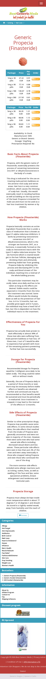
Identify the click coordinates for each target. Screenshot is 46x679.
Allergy (4, 526)
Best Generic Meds (24, 657)
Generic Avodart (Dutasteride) (15, 578)
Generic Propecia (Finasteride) (15, 576)
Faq (3, 597)
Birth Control (6, 536)
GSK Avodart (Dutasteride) (13, 580)
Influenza (5, 545)
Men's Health (6, 548)
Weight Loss (6, 563)
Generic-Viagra (16, 676)
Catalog (10, 23)
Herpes (4, 543)
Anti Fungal (6, 528)
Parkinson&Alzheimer (10, 555)
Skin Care (5, 558)
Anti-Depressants (8, 531)
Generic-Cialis (30, 676)
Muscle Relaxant (8, 551)
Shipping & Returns (9, 599)
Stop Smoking (7, 560)
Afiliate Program (8, 592)
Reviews (24, 515)
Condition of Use (14, 662)
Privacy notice (39, 657)
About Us (5, 590)
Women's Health (8, 565)
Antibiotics (6, 533)
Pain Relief (5, 553)
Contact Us (6, 595)
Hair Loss (19, 23)
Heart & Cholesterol (9, 541)
